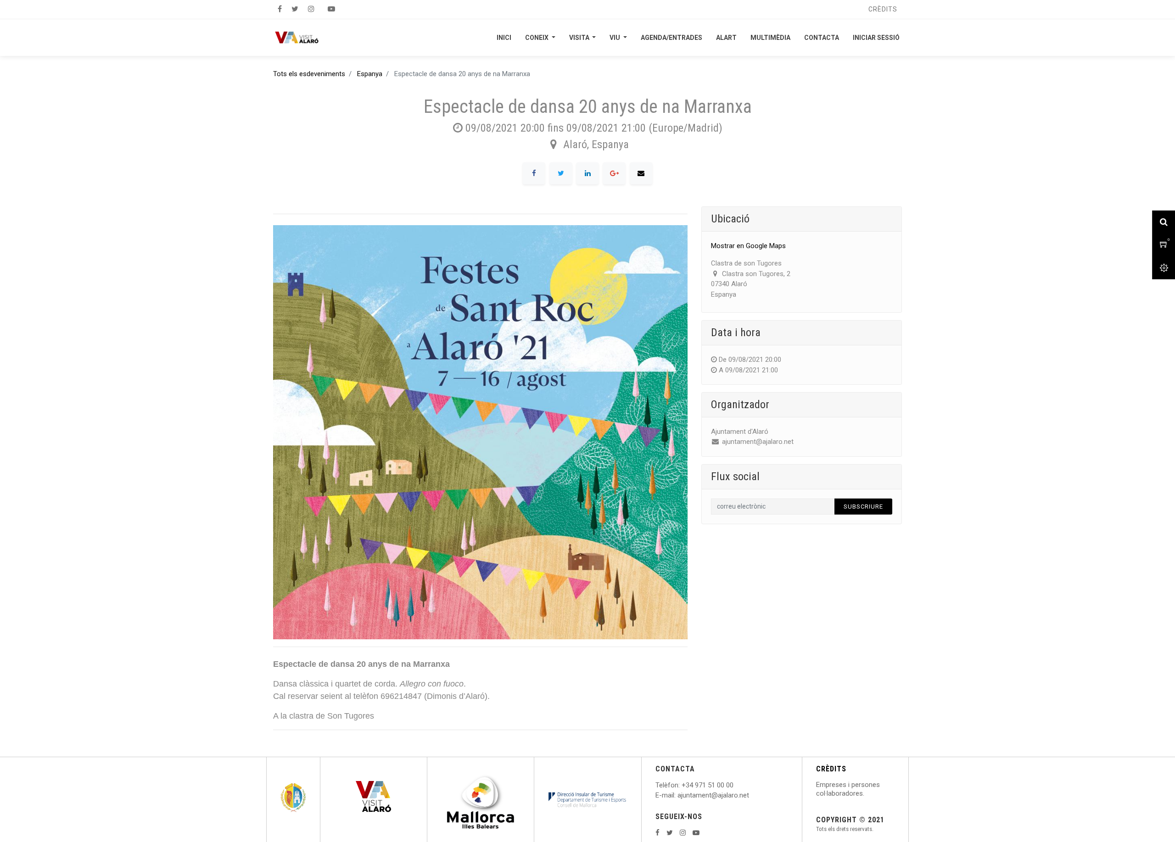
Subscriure (863, 506)
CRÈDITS (831, 768)
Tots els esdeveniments (309, 74)
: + (682, 785)
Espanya (369, 74)
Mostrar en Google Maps (748, 246)
